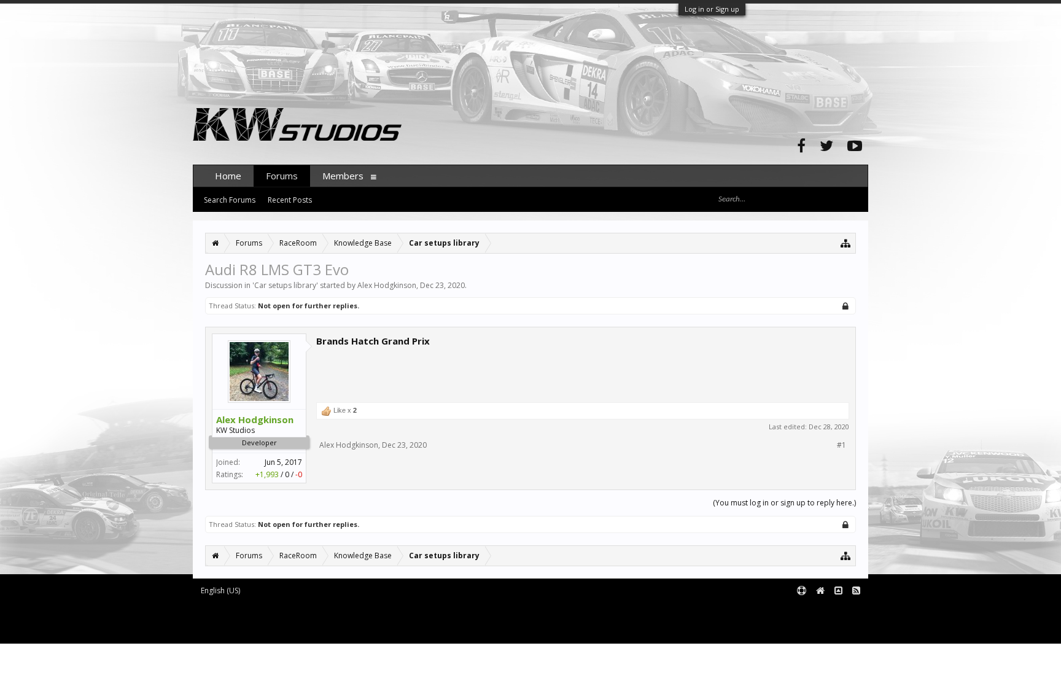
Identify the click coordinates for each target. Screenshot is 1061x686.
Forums (282, 176)
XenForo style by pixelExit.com (297, 628)
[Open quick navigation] (846, 243)
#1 (841, 445)
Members (342, 176)
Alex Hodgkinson (386, 285)
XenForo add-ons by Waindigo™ (247, 620)
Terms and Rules (837, 610)
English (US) (220, 590)
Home (228, 176)
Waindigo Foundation (357, 620)
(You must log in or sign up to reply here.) (784, 502)
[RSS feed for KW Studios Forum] (856, 591)
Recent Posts (290, 200)
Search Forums (229, 200)
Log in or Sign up (712, 9)
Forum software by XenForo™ (295, 610)
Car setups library (285, 285)
